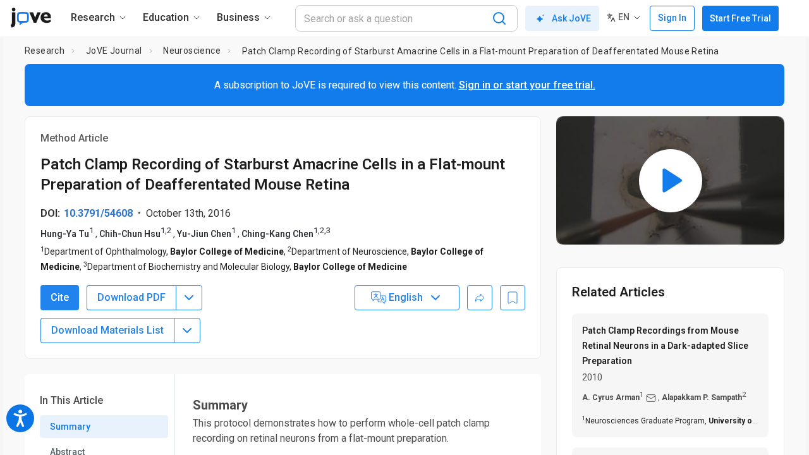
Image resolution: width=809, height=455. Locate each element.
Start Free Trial (740, 18)
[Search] (499, 18)
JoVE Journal (114, 51)
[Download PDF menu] (189, 297)
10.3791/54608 (98, 213)
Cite (60, 297)
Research (44, 51)
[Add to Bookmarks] (512, 297)
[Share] (479, 297)
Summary (70, 427)
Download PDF (131, 297)
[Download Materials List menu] (187, 330)
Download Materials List (107, 330)
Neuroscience (192, 51)
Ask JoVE (571, 18)
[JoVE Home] (30, 18)
